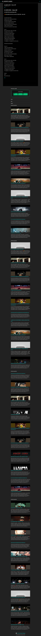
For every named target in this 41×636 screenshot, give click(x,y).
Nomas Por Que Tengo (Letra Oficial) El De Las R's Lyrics (18, 363)
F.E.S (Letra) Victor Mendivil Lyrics (15, 414)
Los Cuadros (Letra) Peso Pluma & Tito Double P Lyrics (18, 597)
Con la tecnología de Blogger (21, 633)
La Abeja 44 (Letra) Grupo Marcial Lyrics (16, 169)
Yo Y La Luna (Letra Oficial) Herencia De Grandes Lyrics (18, 219)
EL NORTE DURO (7, 1)
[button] (4, 7)
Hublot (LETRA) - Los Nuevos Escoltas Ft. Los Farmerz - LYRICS (19, 556)
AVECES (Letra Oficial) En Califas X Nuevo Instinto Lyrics (18, 113)
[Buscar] (13, 1)
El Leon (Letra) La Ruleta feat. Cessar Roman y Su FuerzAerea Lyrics (20, 127)
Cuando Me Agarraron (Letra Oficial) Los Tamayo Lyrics (18, 211)
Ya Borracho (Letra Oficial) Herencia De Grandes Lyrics (18, 373)
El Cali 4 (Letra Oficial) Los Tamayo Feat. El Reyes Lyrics (18, 183)
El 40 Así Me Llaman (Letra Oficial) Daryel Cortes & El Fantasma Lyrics (20, 312)
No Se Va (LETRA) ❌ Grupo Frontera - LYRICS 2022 (17, 583)
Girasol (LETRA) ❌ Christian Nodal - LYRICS (16, 507)
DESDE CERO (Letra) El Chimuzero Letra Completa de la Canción (19, 456)
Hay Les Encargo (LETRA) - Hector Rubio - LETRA (17, 624)
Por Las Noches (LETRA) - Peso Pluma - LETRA (17, 521)
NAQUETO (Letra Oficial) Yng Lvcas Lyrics (16, 470)
